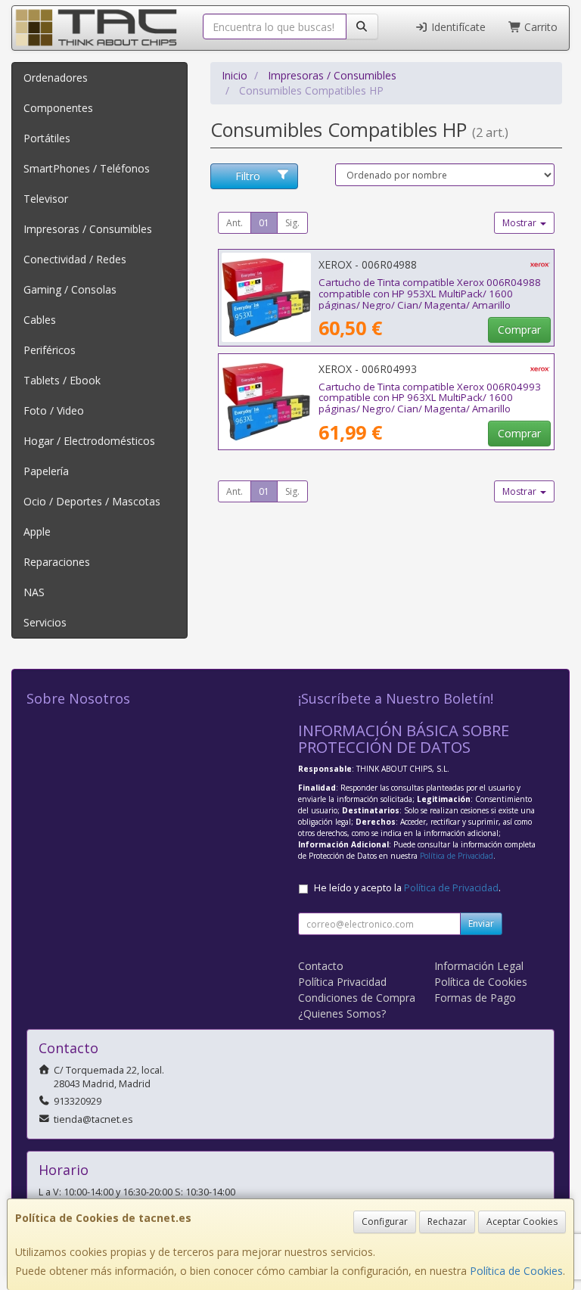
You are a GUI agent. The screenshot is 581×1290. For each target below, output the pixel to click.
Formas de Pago (475, 997)
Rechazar (447, 1221)
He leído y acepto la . (407, 887)
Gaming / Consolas (70, 289)
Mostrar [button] (520, 222)
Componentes (58, 108)
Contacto (320, 966)
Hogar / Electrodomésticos (89, 441)
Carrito (539, 27)
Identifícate (457, 27)
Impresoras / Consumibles (87, 229)
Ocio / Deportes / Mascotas (91, 501)
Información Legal (479, 966)
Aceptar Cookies (522, 1221)
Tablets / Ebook (62, 380)
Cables (39, 319)
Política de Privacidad (456, 855)
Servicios (45, 622)
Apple (37, 531)
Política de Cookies (516, 1271)
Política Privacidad (342, 981)
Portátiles (46, 138)
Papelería (46, 471)
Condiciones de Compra (356, 997)
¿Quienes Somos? (342, 1013)
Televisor (45, 198)
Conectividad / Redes (74, 259)
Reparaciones (56, 562)
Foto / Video (53, 410)
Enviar (481, 923)
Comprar (519, 329)
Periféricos (49, 350)
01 (264, 222)
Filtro (247, 176)
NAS (34, 592)
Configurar (385, 1221)
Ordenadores (55, 77)
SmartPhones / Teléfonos (86, 168)
